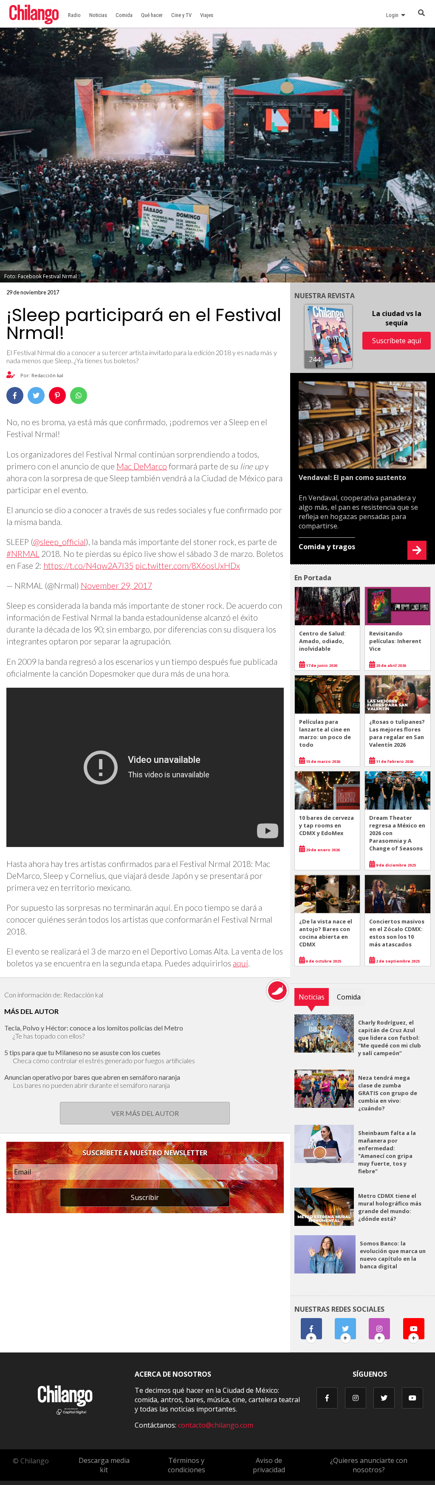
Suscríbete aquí (396, 340)
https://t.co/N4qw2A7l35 (88, 565)
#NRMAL (23, 554)
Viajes (206, 15)
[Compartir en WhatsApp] (78, 395)
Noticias (98, 15)
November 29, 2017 (116, 585)
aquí (240, 963)
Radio (74, 15)
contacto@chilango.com (215, 1425)
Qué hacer (152, 15)
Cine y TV (181, 15)
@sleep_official (59, 542)
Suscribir (145, 1197)
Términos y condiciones (186, 1465)
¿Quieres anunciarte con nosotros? (368, 1465)
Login (393, 15)
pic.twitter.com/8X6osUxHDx (187, 565)
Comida (124, 15)
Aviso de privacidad (269, 1465)
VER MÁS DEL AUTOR (145, 1113)
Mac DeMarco (141, 466)
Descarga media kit (104, 1465)
